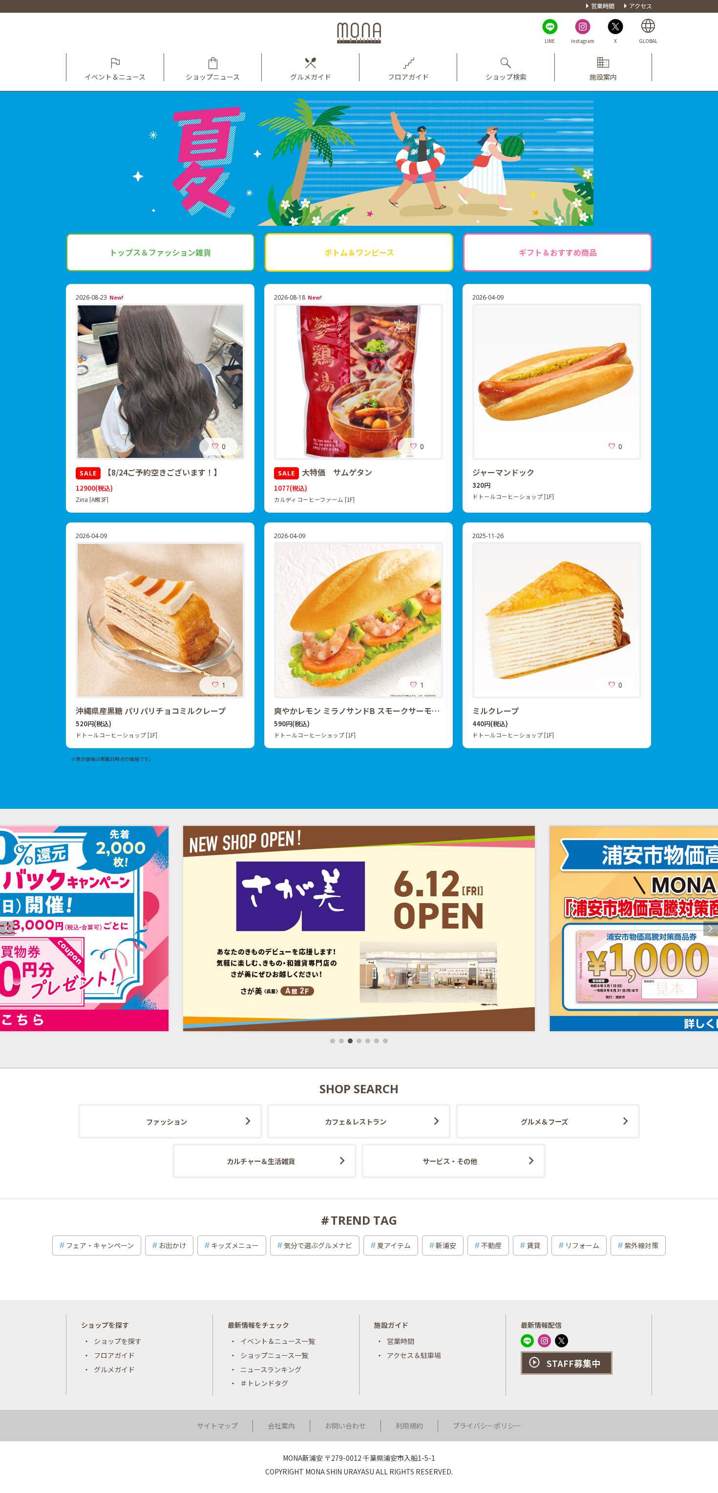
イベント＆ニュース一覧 (277, 1341)
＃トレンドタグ (264, 1383)
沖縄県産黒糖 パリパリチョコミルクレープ (151, 710)
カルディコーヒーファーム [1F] (314, 499)
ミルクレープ (495, 710)
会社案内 (281, 1425)
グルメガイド (114, 1369)
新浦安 (446, 1245)
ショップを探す (118, 1341)
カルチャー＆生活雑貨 (261, 1161)
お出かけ (172, 1245)
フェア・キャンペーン (100, 1245)
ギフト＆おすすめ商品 (558, 252)
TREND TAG (364, 1220)
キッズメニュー (235, 1245)
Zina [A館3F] (92, 499)
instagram (582, 40)
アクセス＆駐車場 (414, 1355)
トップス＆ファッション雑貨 (160, 252)
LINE (550, 40)
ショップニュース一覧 (274, 1355)
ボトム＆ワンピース (359, 252)
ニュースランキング (270, 1369)
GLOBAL (648, 40)
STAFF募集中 (573, 1363)
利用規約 (409, 1425)
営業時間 (602, 5)
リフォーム (582, 1245)
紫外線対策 (641, 1245)
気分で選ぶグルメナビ (318, 1245)
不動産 (491, 1245)
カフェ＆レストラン (355, 1121)
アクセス (640, 5)
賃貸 (533, 1245)
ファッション (166, 1121)
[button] (332, 1041)
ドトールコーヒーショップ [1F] (513, 496)
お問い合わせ (345, 1425)
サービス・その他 (449, 1161)
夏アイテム (394, 1245)
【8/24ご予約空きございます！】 (150, 472)
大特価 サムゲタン (325, 472)
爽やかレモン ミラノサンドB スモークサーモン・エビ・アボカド (388, 710)
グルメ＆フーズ (544, 1121)
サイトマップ (217, 1425)
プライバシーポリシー (487, 1425)
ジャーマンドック (503, 472)
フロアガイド (114, 1355)
